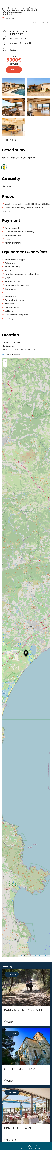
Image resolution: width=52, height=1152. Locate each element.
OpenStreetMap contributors (40, 956)
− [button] (5, 365)
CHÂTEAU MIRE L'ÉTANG (20, 1069)
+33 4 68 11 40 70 (18, 38)
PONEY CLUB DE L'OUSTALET (23, 1010)
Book (14, 70)
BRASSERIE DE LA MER (18, 1128)
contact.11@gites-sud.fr (21, 43)
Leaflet (21, 956)
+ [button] (5, 361)
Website (14, 50)
